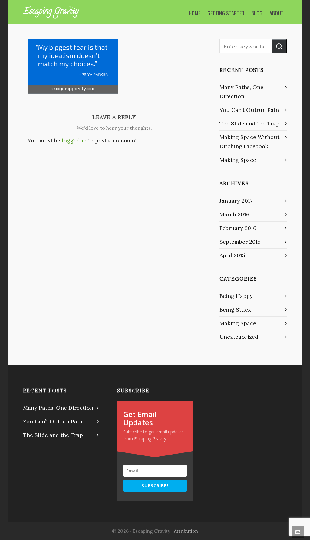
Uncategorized (238, 336)
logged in (74, 140)
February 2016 (237, 228)
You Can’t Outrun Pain (249, 109)
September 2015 (240, 241)
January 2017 (235, 200)
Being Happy (236, 295)
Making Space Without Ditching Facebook (249, 142)
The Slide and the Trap (249, 123)
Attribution (186, 531)
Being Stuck (235, 309)
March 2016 (234, 214)
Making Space (237, 159)
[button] (279, 46)
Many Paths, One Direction (241, 92)
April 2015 (232, 255)
